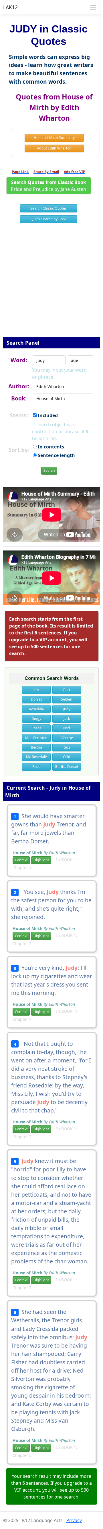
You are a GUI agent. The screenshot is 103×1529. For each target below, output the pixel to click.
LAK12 (10, 7)
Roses (36, 728)
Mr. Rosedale (36, 756)
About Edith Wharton (54, 148)
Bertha (36, 747)
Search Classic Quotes (48, 208)
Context (21, 859)
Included (47, 415)
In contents (50, 447)
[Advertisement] (51, 283)
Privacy (74, 1520)
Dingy (36, 718)
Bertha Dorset (66, 766)
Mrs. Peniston (36, 737)
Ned (66, 728)
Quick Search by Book (49, 218)
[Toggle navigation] (93, 7)
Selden (66, 699)
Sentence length (56, 455)
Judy (66, 709)
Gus (67, 747)
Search (49, 470)
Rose (36, 766)
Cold (66, 756)
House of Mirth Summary (54, 137)
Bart (66, 689)
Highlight (41, 859)
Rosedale (36, 709)
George (67, 737)
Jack (67, 718)
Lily (36, 689)
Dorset (36, 699)
